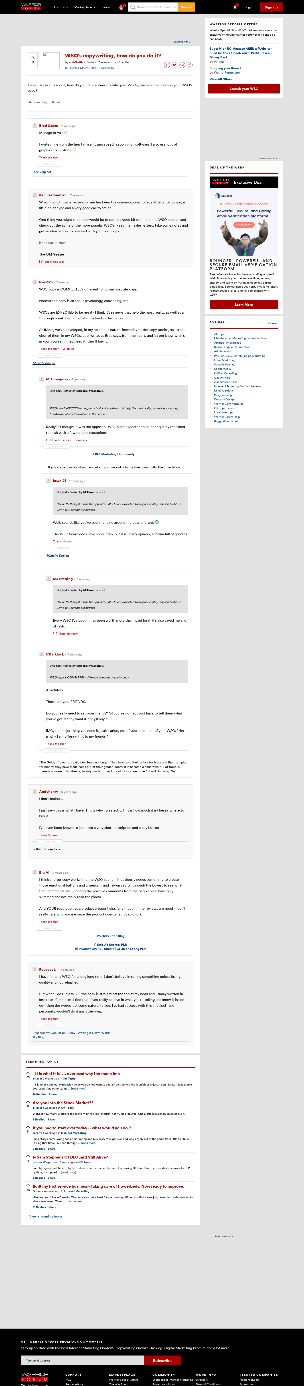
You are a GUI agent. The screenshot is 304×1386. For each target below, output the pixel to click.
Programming (223, 395)
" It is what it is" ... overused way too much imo (76, 1073)
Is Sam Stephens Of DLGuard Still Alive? (70, 1157)
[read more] (78, 1088)
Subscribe (107, 68)
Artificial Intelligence (227, 343)
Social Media (222, 369)
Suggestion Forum (226, 421)
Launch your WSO (244, 88)
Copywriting (222, 377)
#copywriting (38, 102)
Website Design (224, 399)
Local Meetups (223, 412)
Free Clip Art (41, 172)
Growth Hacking (224, 364)
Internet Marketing (74, 1133)
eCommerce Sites (225, 382)
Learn (107, 7)
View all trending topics (44, 1216)
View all (273, 323)
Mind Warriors (223, 390)
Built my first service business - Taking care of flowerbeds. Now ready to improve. (108, 1186)
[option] (244, 243)
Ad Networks (222, 351)
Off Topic (69, 1078)
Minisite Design (43, 363)
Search (186, 7)
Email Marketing (224, 360)
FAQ (68, 1380)
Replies (39, 1094)
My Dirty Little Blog (110, 935)
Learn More (244, 304)
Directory (202, 1380)
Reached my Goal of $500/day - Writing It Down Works (71, 1033)
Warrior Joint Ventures (228, 404)
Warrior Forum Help (227, 417)
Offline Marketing (225, 373)
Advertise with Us (182, 41)
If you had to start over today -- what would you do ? (82, 1127)
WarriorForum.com (227, 72)
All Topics (220, 334)
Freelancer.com (249, 1380)
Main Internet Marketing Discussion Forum (241, 338)
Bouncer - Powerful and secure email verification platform (243, 265)
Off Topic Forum (224, 408)
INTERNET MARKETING (81, 68)
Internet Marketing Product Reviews (237, 386)
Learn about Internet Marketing (172, 1380)
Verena (219, 61)
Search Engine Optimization (232, 347)
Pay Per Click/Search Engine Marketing (239, 356)
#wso (56, 102)
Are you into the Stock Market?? (63, 1102)
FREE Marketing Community (114, 454)
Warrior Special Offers (123, 1380)
